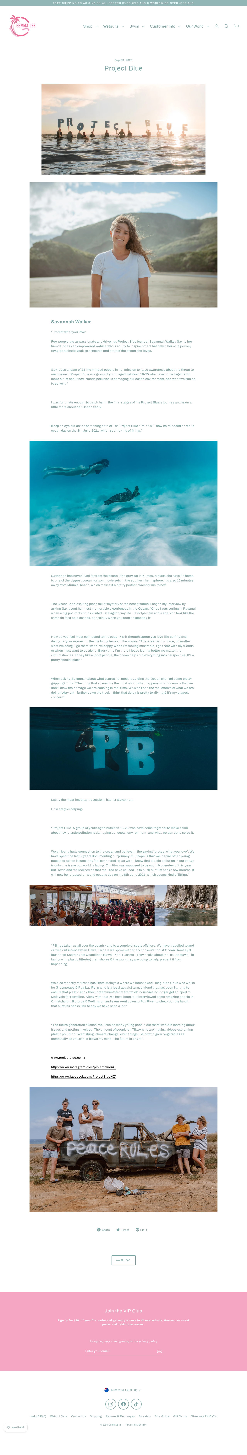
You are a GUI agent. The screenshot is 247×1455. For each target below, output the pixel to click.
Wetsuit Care (59, 1416)
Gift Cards (180, 1416)
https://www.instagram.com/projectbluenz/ (83, 1067)
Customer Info (163, 26)
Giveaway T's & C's (204, 1416)
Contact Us (78, 1416)
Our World (195, 26)
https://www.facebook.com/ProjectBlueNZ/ (83, 1076)
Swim (134, 26)
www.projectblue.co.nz (68, 1057)
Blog (125, 1260)
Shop (88, 26)
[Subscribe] (159, 1351)
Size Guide (162, 1416)
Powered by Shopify (136, 1425)
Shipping (96, 1416)
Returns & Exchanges (120, 1416)
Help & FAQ (38, 1416)
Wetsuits (111, 26)
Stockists (145, 1416)
